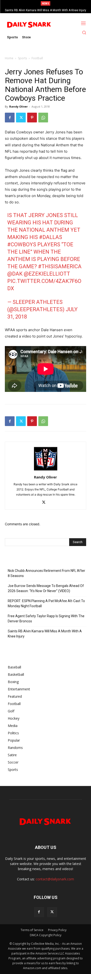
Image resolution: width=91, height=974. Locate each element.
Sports (22, 58)
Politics (13, 733)
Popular (14, 740)
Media (12, 725)
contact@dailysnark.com (55, 879)
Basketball (16, 674)
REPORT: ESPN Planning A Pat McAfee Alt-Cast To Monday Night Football (46, 603)
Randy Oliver (18, 106)
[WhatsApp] (43, 117)
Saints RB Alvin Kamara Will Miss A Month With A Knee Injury (45, 10)
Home (9, 58)
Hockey (13, 718)
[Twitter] (21, 117)
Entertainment (19, 689)
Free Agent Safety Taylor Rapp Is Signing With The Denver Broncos (46, 618)
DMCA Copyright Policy (45, 935)
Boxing (13, 681)
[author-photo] (45, 470)
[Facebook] (10, 117)
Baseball (14, 667)
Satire (12, 755)
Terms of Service (32, 930)
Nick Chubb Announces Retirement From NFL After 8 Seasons (46, 573)
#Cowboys (21, 244)
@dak (15, 274)
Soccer (13, 762)
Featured (15, 696)
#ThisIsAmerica (60, 266)
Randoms (15, 747)
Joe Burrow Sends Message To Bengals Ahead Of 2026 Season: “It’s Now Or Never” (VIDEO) (46, 588)
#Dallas (50, 237)
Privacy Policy (57, 930)
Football (37, 58)
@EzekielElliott (47, 274)
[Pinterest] (32, 117)
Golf (11, 711)
